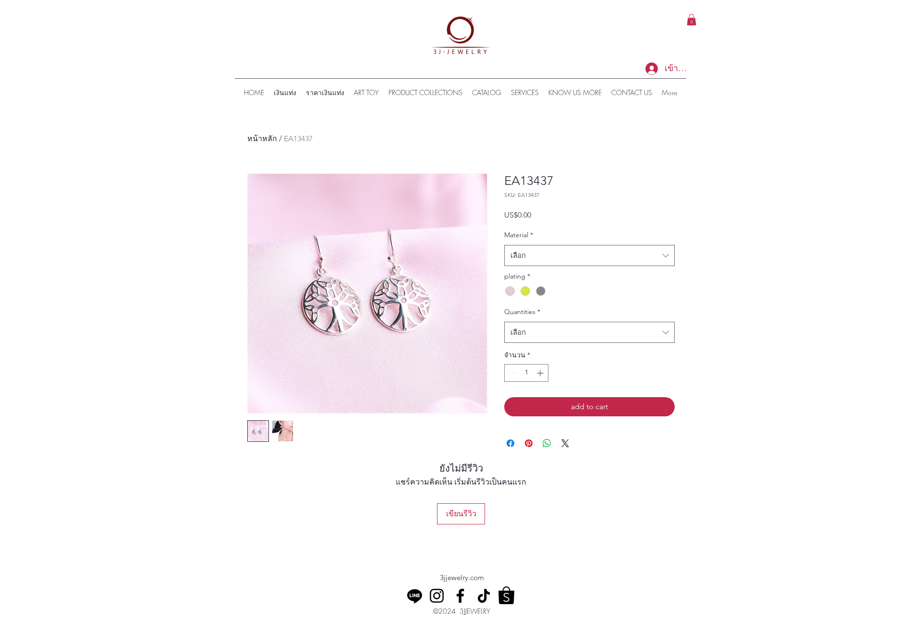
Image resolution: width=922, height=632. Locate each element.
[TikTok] (483, 595)
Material (518, 235)
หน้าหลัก (262, 138)
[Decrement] (512, 373)
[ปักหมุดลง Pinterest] (528, 443)
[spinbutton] (526, 373)
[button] (691, 19)
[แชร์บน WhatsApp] (547, 443)
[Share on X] (565, 443)
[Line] (415, 596)
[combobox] (589, 255)
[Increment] (541, 373)
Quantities (522, 311)
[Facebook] (460, 595)
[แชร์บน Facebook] (510, 443)
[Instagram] (436, 595)
